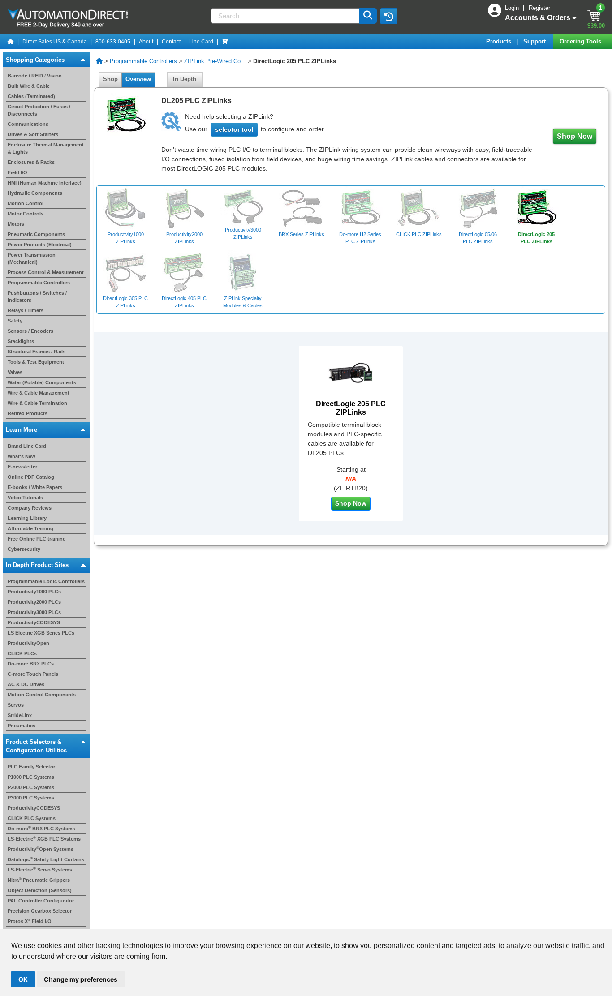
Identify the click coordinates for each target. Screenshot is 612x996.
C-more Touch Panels (33, 674)
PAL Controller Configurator (41, 900)
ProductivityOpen (28, 643)
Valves (15, 372)
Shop (110, 79)
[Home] (11, 42)
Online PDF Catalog (31, 476)
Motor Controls (25, 213)
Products (499, 41)
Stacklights (21, 341)
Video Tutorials (25, 497)
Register (539, 7)
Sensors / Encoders (30, 331)
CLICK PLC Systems (32, 818)
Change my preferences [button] (80, 979)
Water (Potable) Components (42, 382)
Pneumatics (21, 725)
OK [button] (23, 979)
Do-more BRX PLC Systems (41, 828)
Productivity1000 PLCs (34, 591)
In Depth (185, 79)
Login (513, 7)
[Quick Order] (225, 42)
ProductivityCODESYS (34, 622)
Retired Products (27, 413)
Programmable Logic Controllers (46, 581)
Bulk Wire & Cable (29, 86)
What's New (21, 456)
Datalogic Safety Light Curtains (46, 859)
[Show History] (388, 16)
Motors (16, 224)
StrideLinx (20, 715)
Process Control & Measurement (46, 272)
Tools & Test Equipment (36, 362)
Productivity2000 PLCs (34, 602)
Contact (171, 42)
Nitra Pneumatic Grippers (39, 880)
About (146, 42)
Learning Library (27, 517)
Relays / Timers (25, 310)
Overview (138, 79)
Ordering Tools (581, 41)
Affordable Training (30, 528)
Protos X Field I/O (30, 921)
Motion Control (25, 203)
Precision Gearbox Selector (40, 911)
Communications (28, 124)
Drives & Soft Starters (33, 134)
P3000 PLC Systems (31, 797)
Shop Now (574, 136)
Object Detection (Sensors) (40, 890)
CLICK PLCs (22, 653)
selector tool (234, 129)
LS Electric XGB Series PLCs (41, 632)
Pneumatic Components (36, 234)
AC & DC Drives (26, 684)
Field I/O (17, 172)
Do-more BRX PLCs (31, 663)
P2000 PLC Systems (31, 787)
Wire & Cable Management (38, 392)
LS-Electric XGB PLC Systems (44, 838)
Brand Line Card (27, 445)
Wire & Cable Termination (37, 403)
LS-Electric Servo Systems (40, 869)
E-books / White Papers (35, 486)
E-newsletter (22, 466)
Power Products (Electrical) (40, 244)
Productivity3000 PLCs (34, 612)
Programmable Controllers (39, 282)
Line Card (201, 42)
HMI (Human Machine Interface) (45, 182)
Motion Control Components (42, 694)
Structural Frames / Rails (36, 351)
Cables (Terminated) (31, 96)
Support (535, 41)
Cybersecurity (24, 548)
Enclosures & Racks (31, 162)
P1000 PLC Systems (31, 777)
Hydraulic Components (35, 193)
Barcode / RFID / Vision (35, 75)
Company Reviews (30, 507)
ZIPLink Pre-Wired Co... (215, 61)
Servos (16, 705)
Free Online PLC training (37, 538)
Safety (15, 320)
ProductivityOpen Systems (40, 849)
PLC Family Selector (31, 766)
